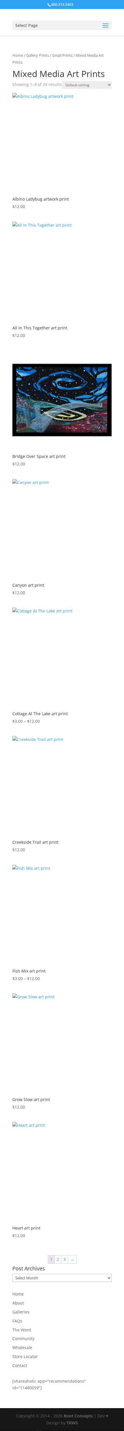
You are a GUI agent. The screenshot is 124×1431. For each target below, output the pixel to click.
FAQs (17, 1321)
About (18, 1303)
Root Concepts (78, 1416)
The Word (21, 1330)
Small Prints (62, 55)
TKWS (72, 1423)
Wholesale (22, 1347)
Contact (19, 1365)
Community (23, 1338)
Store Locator (25, 1356)
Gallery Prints (37, 55)
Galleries (20, 1312)
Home (17, 55)
